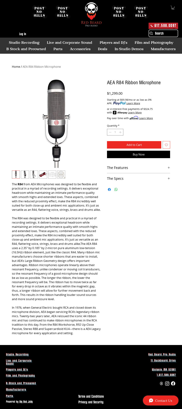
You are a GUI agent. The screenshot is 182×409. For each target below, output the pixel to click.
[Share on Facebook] (109, 189)
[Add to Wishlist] (166, 145)
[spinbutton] (115, 132)
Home (16, 67)
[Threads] (161, 383)
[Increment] (120, 132)
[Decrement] (110, 132)
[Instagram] (167, 383)
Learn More (133, 103)
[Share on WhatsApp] (116, 189)
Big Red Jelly (26, 401)
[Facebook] (173, 383)
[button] (173, 8)
